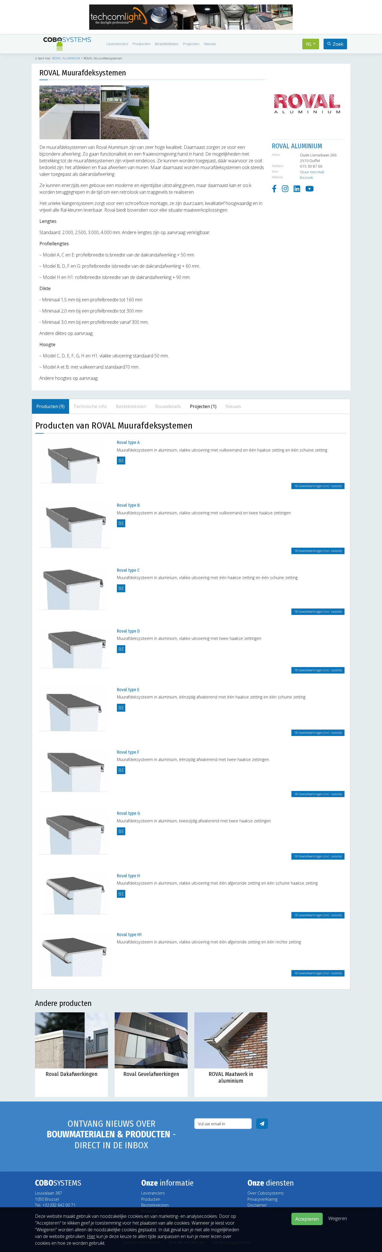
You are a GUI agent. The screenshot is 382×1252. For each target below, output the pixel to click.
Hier (91, 1236)
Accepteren (307, 1219)
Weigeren (337, 1218)
